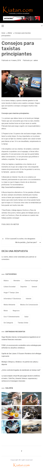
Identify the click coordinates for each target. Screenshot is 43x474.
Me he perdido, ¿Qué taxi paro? (26, 242)
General (34, 287)
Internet (28, 299)
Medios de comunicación (29, 305)
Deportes (23, 287)
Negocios (16, 311)
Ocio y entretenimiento (12, 317)
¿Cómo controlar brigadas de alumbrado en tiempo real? (21, 370)
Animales (17, 281)
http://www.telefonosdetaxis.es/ (13, 187)
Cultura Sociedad (9, 287)
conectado (21, 257)
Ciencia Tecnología (31, 281)
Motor (16, 224)
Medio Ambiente (9, 305)
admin (36, 60)
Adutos (6, 281)
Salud (26, 317)
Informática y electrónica (12, 299)
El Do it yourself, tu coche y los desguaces (20, 239)
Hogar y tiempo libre (11, 293)
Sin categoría (8, 323)
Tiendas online (23, 323)
